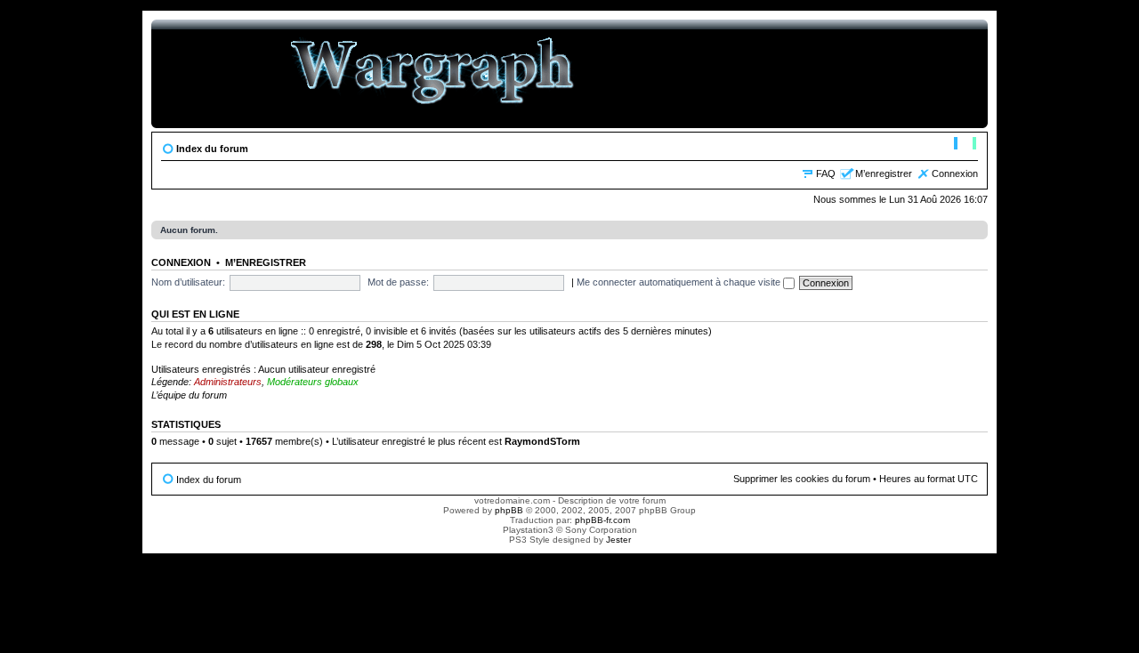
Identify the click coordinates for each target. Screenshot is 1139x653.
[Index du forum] (433, 74)
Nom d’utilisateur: (188, 282)
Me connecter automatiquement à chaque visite (680, 282)
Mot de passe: (398, 282)
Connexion (955, 173)
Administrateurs (228, 381)
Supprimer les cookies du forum (801, 478)
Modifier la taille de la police (965, 145)
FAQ (826, 173)
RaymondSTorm (542, 441)
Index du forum (212, 148)
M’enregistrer (883, 173)
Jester (618, 539)
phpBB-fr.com (602, 520)
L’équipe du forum (189, 395)
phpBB (509, 510)
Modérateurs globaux (313, 381)
